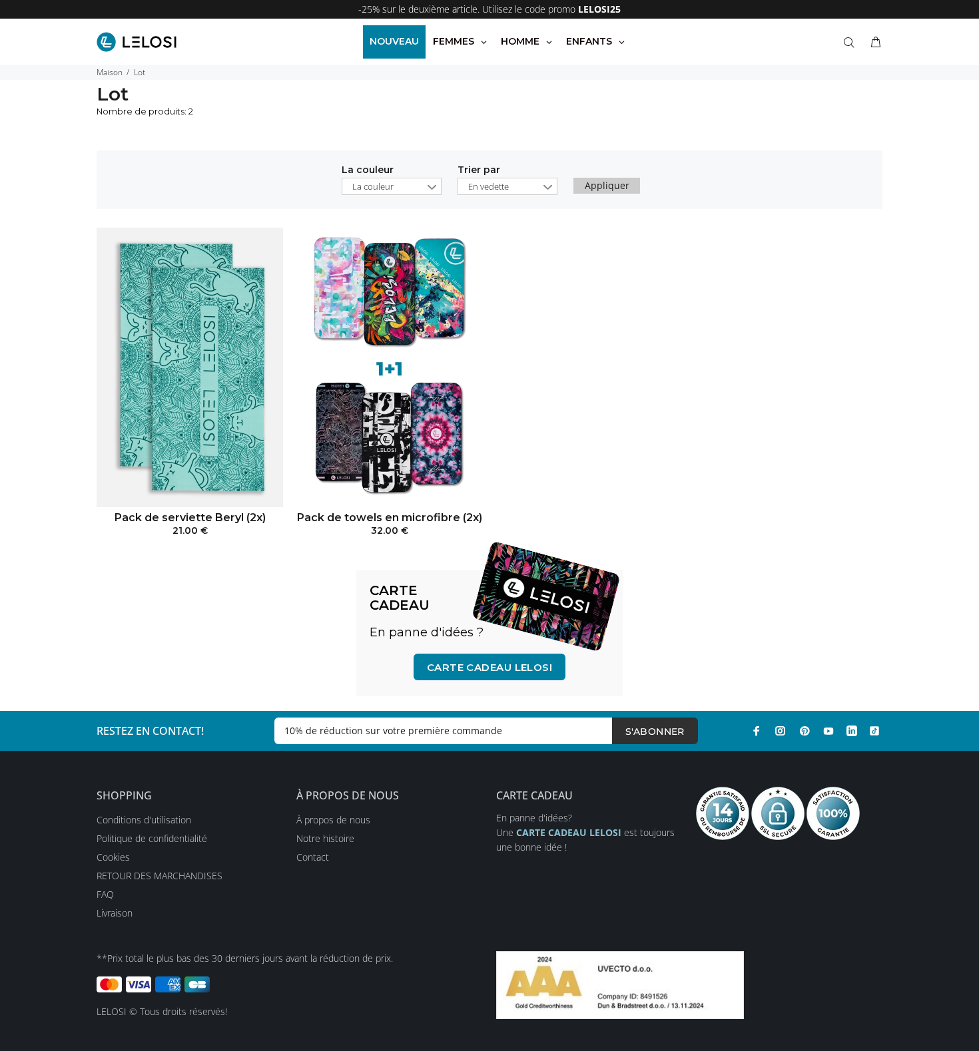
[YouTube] (828, 730)
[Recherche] (851, 42)
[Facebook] (756, 730)
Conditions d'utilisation (144, 819)
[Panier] (873, 42)
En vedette (488, 186)
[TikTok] (874, 730)
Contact (312, 857)
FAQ (105, 894)
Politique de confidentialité (152, 838)
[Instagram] (780, 730)
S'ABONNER (655, 731)
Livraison (115, 913)
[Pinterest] (804, 730)
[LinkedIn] (852, 730)
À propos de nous (333, 819)
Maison (110, 72)
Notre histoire (325, 838)
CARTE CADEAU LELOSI (490, 667)
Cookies (113, 857)
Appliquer (607, 185)
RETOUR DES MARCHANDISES (159, 875)
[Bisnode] (620, 984)
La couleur (368, 170)
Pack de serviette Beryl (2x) (190, 517)
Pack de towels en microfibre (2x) (389, 517)
